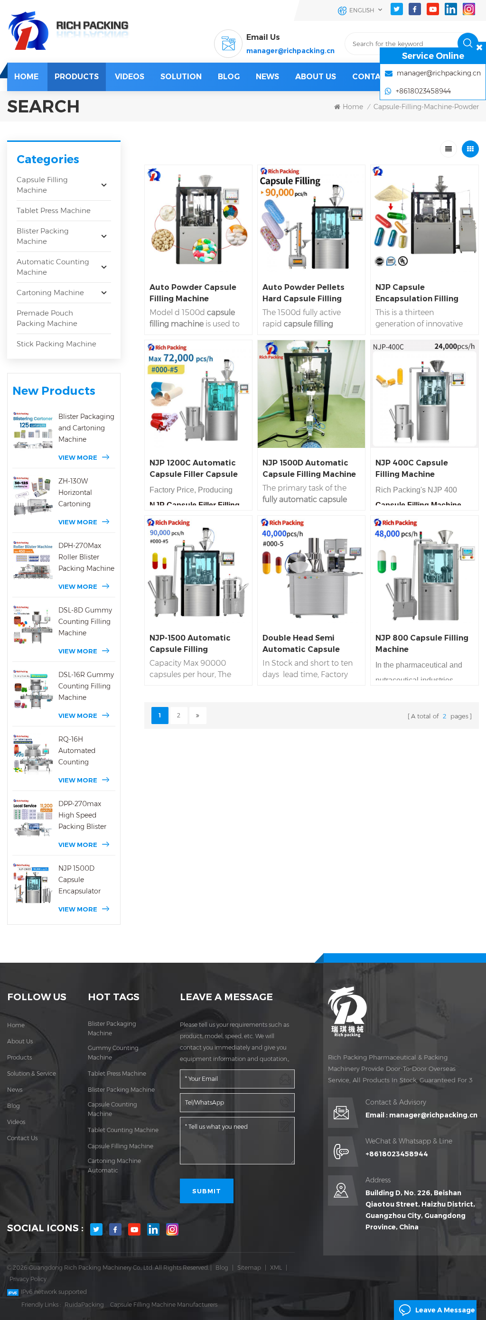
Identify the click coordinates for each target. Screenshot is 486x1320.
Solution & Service (31, 1073)
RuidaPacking (84, 1304)
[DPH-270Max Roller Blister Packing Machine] (33, 560)
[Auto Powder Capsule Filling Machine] (198, 218)
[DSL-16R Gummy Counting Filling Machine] (33, 689)
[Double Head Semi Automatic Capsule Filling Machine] (311, 569)
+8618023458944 (396, 1154)
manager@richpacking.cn (290, 51)
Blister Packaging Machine (112, 1028)
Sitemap (249, 1267)
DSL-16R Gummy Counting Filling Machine (86, 686)
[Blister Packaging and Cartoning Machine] (33, 431)
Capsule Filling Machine (42, 185)
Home (26, 76)
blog (229, 76)
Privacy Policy (28, 1279)
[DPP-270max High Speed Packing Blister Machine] (33, 818)
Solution (181, 76)
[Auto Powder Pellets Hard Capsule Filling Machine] (311, 218)
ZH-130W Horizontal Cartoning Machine (75, 493)
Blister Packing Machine (43, 236)
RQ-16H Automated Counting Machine (76, 751)
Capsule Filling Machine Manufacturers (163, 1304)
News (267, 76)
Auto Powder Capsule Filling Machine (193, 293)
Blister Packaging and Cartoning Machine (86, 428)
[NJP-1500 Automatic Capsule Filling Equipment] (198, 569)
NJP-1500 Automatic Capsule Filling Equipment (190, 644)
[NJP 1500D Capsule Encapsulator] (33, 883)
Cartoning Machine (50, 292)
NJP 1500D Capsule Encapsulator (79, 879)
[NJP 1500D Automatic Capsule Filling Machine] (311, 393)
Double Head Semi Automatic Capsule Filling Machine (301, 644)
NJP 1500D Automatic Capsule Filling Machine (309, 468)
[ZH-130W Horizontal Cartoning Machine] (33, 496)
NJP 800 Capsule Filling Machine (421, 643)
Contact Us (378, 76)
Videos (129, 76)
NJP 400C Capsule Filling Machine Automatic (411, 469)
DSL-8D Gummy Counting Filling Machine (85, 621)
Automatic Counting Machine (53, 267)
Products (77, 76)
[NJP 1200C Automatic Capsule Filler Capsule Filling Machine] (198, 393)
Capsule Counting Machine (112, 1109)
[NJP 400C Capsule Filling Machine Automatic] (424, 393)
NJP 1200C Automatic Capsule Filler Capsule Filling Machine (194, 469)
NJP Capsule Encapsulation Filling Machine (416, 294)
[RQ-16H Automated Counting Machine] (33, 754)
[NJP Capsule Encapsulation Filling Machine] (424, 218)
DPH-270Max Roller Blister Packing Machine (86, 557)
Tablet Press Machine (54, 210)
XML (276, 1267)
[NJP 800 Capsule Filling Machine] (424, 569)
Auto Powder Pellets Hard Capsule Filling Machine (303, 294)
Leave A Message (445, 1310)
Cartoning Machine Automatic (114, 1165)
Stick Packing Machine (56, 343)
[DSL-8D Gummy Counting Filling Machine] (33, 625)
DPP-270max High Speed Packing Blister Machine (82, 815)
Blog (13, 1105)
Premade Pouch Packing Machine (47, 318)
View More (77, 457)
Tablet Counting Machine (123, 1130)
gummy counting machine (113, 1052)
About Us (315, 76)
